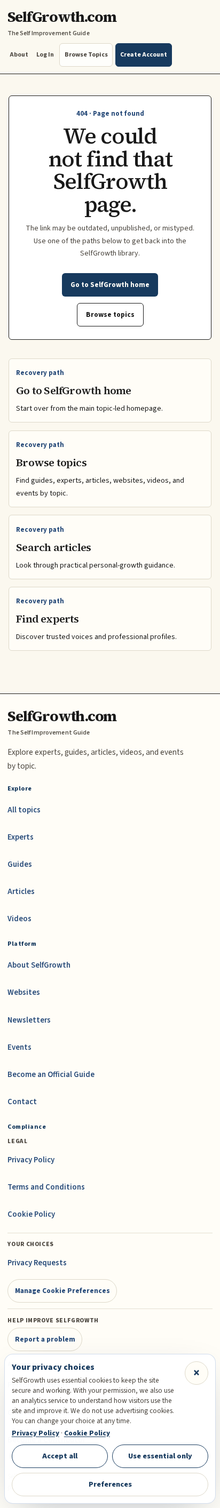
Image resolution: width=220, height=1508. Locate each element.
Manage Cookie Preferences (62, 1291)
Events (19, 1047)
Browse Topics (86, 54)
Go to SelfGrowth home (110, 285)
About (19, 54)
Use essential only (160, 1456)
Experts (20, 837)
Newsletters (29, 1020)
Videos (19, 918)
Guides (19, 864)
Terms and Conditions (46, 1187)
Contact (22, 1101)
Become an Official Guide (51, 1074)
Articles (21, 891)
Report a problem (45, 1339)
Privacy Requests (37, 1262)
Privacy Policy (30, 1160)
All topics (24, 810)
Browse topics (110, 314)
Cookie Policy (31, 1214)
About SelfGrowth (38, 965)
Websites (23, 992)
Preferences (110, 1484)
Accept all (59, 1456)
